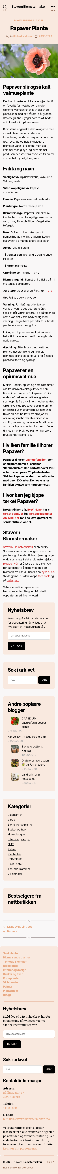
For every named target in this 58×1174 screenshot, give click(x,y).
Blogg (11, 819)
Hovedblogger (17, 834)
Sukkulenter (15, 864)
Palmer (12, 849)
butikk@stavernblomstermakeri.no (26, 1119)
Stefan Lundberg (22, 36)
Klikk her (13, 517)
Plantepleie (14, 854)
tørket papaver (13, 513)
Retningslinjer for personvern (18, 1167)
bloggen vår (10, 563)
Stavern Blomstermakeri (29, 6)
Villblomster (15, 873)
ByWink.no (34, 509)
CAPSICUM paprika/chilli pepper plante (34, 722)
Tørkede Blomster (19, 869)
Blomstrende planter (29, 20)
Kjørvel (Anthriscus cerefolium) (27, 736)
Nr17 (11, 844)
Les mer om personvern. (20, 1148)
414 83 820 (10, 1108)
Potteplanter (15, 859)
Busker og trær (17, 829)
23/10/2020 (45, 36)
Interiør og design (19, 839)
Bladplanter (15, 814)
